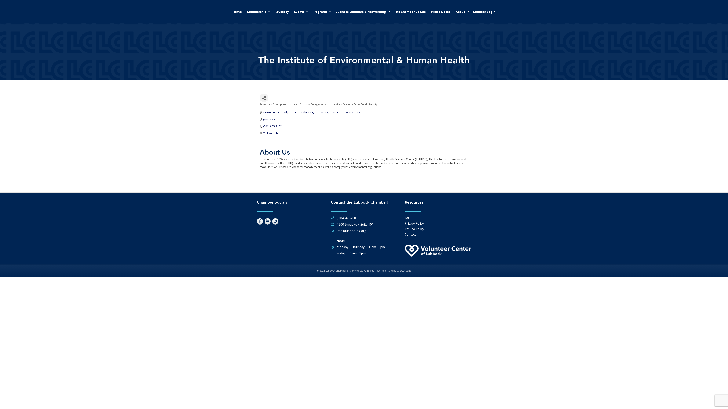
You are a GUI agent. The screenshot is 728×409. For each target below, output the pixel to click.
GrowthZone (404, 270)
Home (237, 12)
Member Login (484, 12)
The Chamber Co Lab (410, 12)
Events (299, 12)
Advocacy (282, 12)
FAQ (407, 218)
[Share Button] (264, 98)
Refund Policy (414, 229)
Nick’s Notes (440, 12)
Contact (410, 234)
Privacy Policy (414, 223)
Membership (256, 12)
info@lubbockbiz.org (351, 231)
